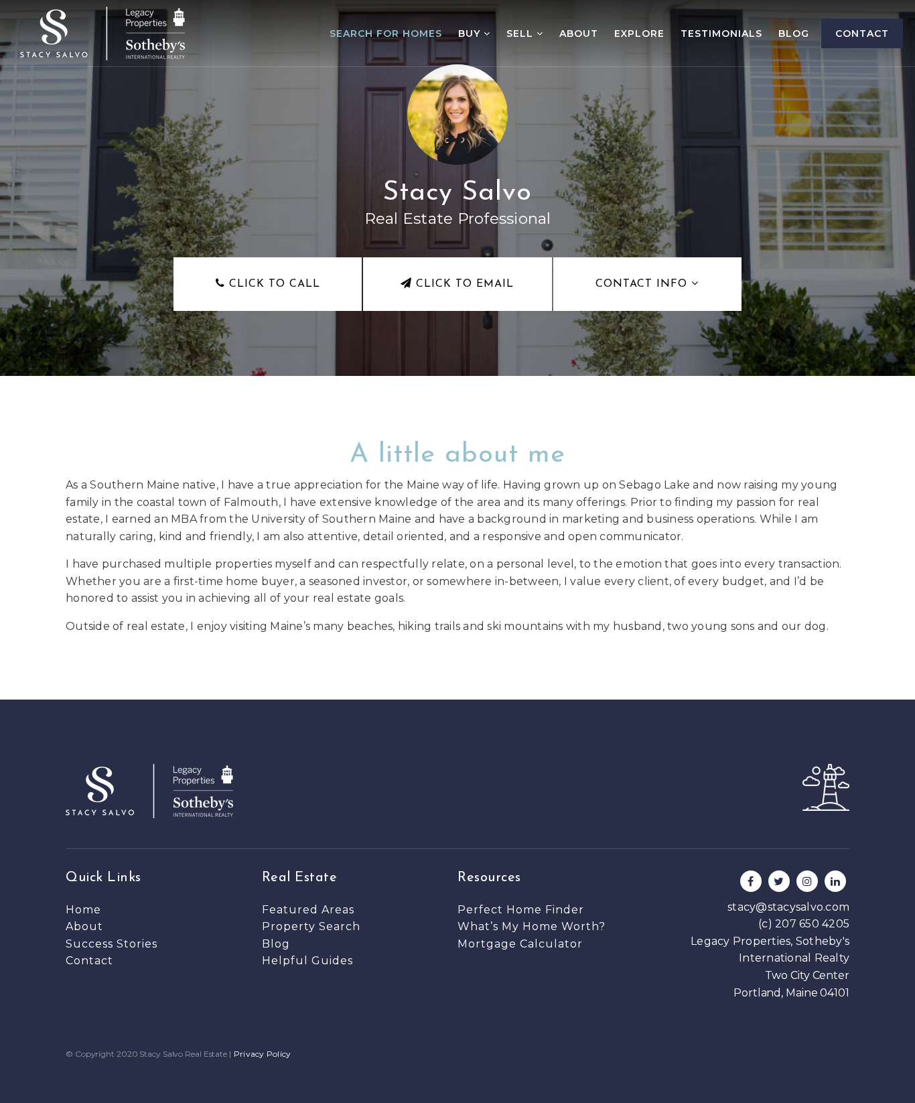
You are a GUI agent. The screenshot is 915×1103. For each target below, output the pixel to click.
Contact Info (643, 284)
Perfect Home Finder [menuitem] (521, 909)
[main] (457, 350)
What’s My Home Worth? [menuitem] (532, 926)
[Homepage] (102, 33)
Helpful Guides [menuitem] (307, 960)
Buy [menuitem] (471, 33)
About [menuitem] (578, 33)
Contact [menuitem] (862, 33)
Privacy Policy (262, 1054)
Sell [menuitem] (521, 33)
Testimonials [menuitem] (721, 33)
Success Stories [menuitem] (111, 943)
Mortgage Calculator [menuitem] (520, 943)
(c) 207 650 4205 (803, 923)
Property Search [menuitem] (311, 926)
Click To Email (463, 284)
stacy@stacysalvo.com (788, 907)
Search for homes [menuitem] (386, 33)
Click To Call (272, 284)
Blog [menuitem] (793, 33)
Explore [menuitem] (639, 33)
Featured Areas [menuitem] (308, 909)
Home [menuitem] (83, 909)
